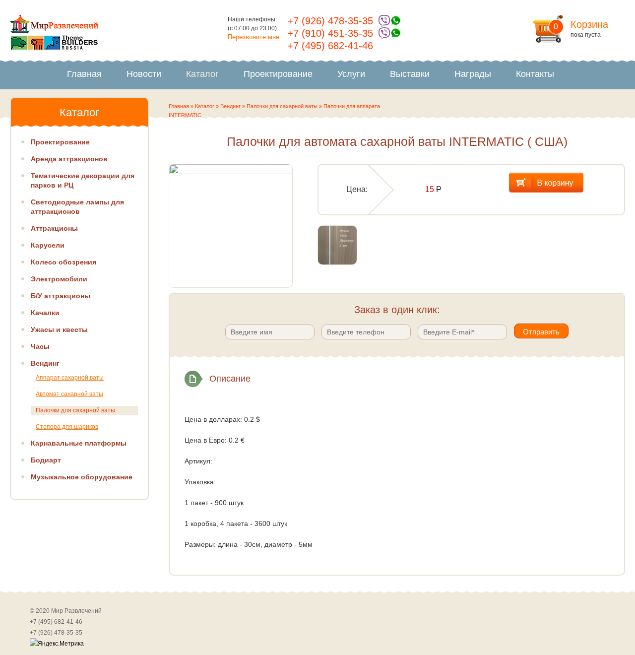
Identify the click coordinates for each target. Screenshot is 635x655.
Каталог (202, 74)
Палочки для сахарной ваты (282, 106)
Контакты (535, 74)
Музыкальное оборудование (81, 477)
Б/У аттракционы (60, 296)
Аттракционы (54, 228)
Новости (144, 74)
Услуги (351, 74)
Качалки (45, 313)
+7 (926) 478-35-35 (330, 20)
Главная (84, 74)
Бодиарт (46, 460)
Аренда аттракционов (69, 159)
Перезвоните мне (253, 37)
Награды (472, 74)
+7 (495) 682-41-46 (330, 45)
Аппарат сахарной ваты (70, 377)
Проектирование (278, 74)
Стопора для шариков (67, 426)
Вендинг (230, 106)
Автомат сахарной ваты (69, 394)
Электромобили (59, 279)
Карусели (47, 245)
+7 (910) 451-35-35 (330, 33)
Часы (40, 346)
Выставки (410, 74)
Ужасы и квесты (59, 329)
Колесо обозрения (63, 262)
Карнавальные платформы (79, 443)
